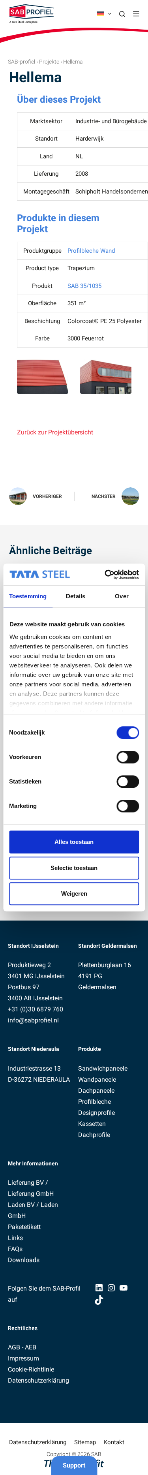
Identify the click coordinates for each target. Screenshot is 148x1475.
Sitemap (85, 1442)
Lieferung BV (26, 1182)
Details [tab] (75, 596)
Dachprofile (94, 1135)
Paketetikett (24, 1227)
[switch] (127, 757)
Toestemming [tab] (28, 596)
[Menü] (136, 14)
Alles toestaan (74, 841)
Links (15, 1238)
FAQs (15, 1249)
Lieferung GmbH (31, 1193)
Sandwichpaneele (102, 1068)
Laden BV (21, 1204)
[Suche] (122, 14)
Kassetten (92, 1123)
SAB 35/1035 (84, 285)
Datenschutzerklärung (38, 1380)
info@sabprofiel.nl (33, 1020)
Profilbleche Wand (91, 250)
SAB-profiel (21, 61)
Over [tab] (121, 596)
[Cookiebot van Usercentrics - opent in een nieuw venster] (105, 574)
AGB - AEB (22, 1347)
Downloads (23, 1260)
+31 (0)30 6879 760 (35, 1009)
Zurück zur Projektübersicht (55, 432)
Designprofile (96, 1112)
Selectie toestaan (74, 867)
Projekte (49, 61)
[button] (104, 13)
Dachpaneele (96, 1090)
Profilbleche (94, 1101)
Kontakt (114, 1442)
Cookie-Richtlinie (31, 1369)
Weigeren (74, 893)
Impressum (23, 1358)
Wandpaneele (97, 1079)
